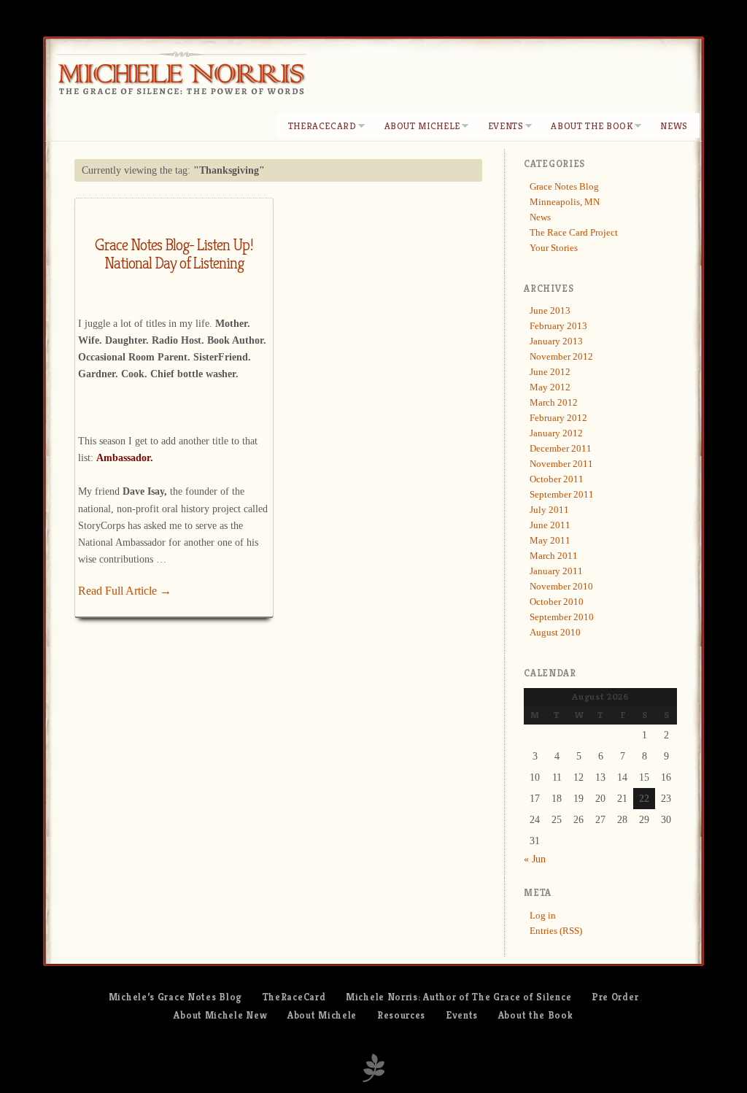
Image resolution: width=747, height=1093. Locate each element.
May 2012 (550, 387)
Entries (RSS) (556, 930)
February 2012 (558, 417)
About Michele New (220, 1015)
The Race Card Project (574, 232)
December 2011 (561, 448)
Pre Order (615, 997)
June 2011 (550, 525)
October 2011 (557, 479)
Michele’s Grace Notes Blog (175, 997)
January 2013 (556, 341)
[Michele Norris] (181, 78)
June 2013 (550, 310)
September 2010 (562, 616)
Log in (543, 915)
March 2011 (554, 555)
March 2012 (554, 402)
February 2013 (558, 325)
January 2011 (556, 570)
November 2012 (561, 356)
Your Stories (554, 247)
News (674, 126)
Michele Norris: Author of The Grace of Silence (458, 997)
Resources (401, 1015)
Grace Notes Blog (564, 186)
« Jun (535, 859)
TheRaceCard (322, 126)
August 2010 (555, 632)
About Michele (422, 126)
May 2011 (550, 540)
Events (506, 126)
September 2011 (562, 494)
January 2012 (556, 433)
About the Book (591, 126)
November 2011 (561, 463)
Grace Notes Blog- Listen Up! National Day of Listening (174, 253)
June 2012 (550, 371)
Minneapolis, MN (565, 201)
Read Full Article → (124, 590)
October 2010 (557, 601)
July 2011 (549, 509)
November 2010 (561, 586)
